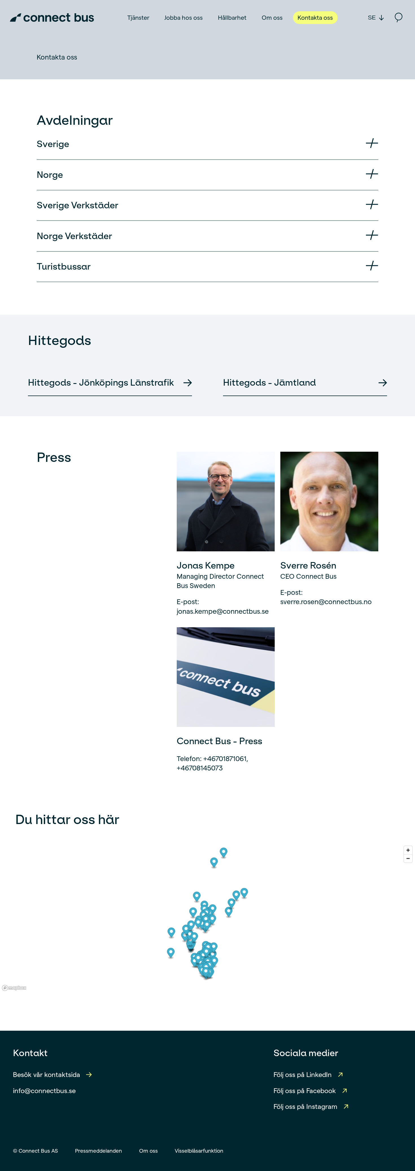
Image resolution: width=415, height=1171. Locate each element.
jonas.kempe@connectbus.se (223, 611)
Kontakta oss (315, 17)
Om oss (272, 17)
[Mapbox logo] (14, 988)
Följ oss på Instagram (305, 1106)
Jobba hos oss (183, 17)
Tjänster (138, 17)
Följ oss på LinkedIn (303, 1074)
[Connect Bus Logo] (52, 17)
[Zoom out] (408, 858)
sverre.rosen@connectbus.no (326, 602)
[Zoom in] (408, 850)
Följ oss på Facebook (305, 1090)
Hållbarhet (232, 17)
